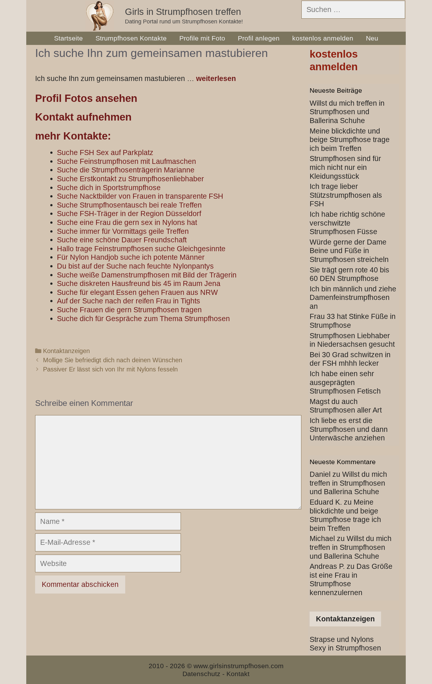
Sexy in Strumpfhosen (345, 648)
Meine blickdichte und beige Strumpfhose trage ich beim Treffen (350, 139)
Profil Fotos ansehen (86, 98)
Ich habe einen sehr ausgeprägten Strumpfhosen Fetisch (345, 382)
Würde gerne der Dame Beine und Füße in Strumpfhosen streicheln (349, 251)
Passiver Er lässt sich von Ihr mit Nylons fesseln (110, 369)
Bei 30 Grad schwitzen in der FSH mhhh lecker (350, 359)
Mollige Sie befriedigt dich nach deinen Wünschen (112, 360)
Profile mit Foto (202, 38)
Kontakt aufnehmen (83, 117)
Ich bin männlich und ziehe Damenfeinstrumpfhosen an (353, 297)
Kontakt (238, 673)
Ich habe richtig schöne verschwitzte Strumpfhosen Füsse (347, 223)
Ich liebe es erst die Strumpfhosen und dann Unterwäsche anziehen (349, 429)
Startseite (68, 38)
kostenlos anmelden (322, 38)
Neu (372, 38)
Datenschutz (201, 673)
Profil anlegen (259, 38)
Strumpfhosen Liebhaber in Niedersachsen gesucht (352, 340)
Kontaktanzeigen (66, 350)
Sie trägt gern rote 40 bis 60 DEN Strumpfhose (349, 274)
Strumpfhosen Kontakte (131, 38)
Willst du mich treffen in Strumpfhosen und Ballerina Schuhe (347, 112)
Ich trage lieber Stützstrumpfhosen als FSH (346, 195)
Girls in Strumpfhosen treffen (183, 12)
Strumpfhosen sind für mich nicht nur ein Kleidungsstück (345, 167)
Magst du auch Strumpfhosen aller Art (346, 405)
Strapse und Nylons (342, 639)
